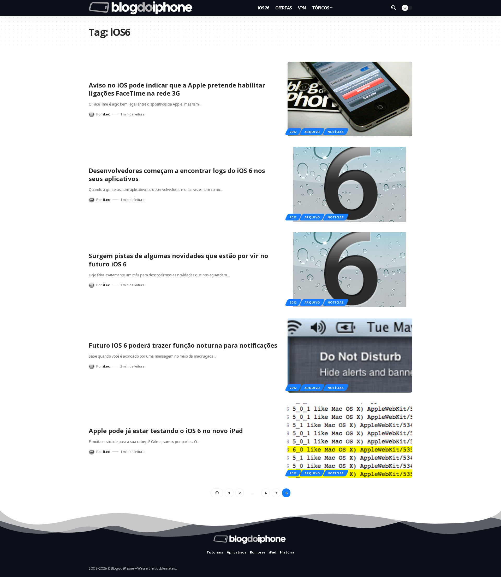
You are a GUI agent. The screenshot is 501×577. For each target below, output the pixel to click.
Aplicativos (236, 552)
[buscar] (393, 7)
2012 (293, 132)
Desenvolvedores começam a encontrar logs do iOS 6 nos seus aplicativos (177, 174)
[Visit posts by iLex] (91, 114)
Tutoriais (215, 552)
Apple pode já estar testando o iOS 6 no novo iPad (166, 430)
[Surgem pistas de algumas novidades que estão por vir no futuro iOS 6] (350, 269)
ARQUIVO (312, 132)
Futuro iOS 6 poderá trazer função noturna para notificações (183, 345)
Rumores (257, 552)
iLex (106, 114)
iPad (272, 552)
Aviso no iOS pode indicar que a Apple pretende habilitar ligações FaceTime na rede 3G (177, 89)
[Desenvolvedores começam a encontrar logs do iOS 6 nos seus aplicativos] (350, 184)
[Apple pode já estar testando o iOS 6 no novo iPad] (350, 440)
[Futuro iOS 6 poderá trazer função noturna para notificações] (350, 355)
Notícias (335, 132)
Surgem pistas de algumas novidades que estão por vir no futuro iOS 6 (178, 259)
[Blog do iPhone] (142, 8)
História (287, 552)
